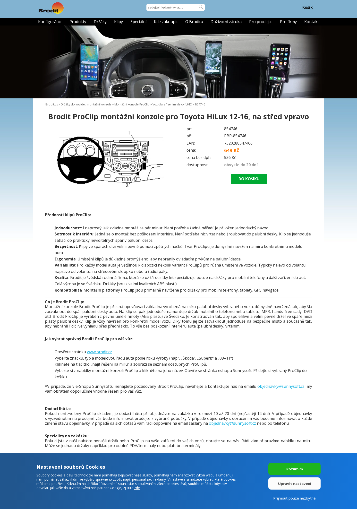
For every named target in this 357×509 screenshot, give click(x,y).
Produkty (77, 21)
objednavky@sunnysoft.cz (281, 386)
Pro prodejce (260, 21)
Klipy (118, 21)
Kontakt (311, 21)
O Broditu (194, 21)
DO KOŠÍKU (249, 178)
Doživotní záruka (226, 21)
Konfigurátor (50, 21)
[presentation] (55, 159)
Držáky (100, 21)
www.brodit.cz (99, 351)
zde (137, 487)
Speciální (138, 21)
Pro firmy (288, 21)
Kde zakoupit (166, 21)
